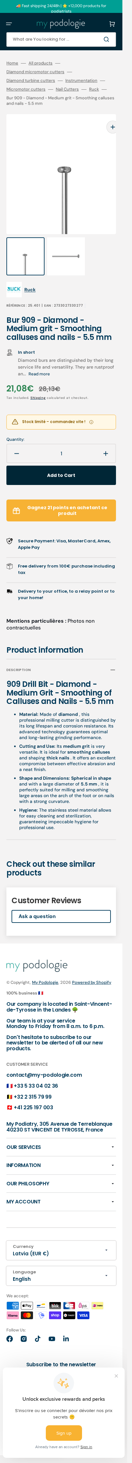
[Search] (107, 39)
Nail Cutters (67, 89)
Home (12, 63)
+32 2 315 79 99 (32, 1084)
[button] (9, 24)
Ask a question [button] (37, 903)
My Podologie (45, 969)
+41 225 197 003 (33, 1094)
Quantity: (15, 426)
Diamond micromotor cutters (35, 71)
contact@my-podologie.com (44, 1062)
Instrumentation (81, 80)
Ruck (94, 89)
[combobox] (61, 39)
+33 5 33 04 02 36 (36, 1073)
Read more (39, 361)
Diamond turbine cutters (30, 80)
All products (41, 63)
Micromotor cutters (25, 89)
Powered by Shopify (91, 969)
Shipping (38, 385)
